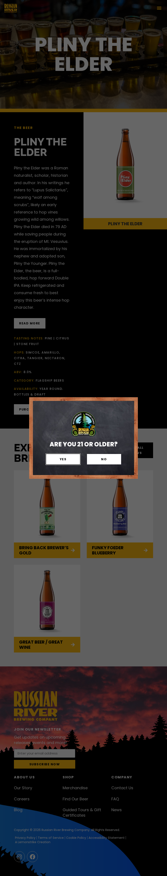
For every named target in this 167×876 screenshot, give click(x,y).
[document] (83, 438)
